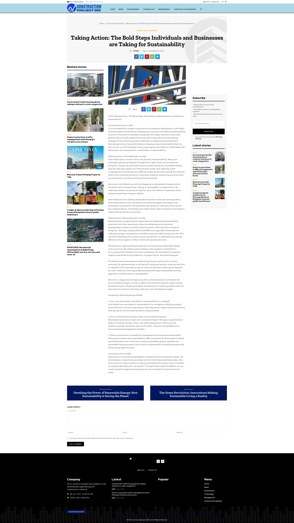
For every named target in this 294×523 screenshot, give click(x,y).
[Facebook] (222, 1)
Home (102, 23)
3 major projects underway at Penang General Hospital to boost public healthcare (85, 212)
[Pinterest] (147, 56)
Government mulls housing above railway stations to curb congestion (84, 103)
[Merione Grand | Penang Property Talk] (85, 157)
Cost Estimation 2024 (76, 512)
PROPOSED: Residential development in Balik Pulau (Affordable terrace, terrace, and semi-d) (83, 251)
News (69, 99)
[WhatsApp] (152, 56)
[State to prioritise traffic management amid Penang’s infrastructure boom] (85, 120)
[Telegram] (157, 56)
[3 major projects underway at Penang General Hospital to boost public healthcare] (85, 193)
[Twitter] (141, 56)
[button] (201, 9)
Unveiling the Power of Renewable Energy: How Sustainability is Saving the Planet (105, 394)
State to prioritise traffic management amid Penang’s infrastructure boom (81, 139)
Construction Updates (115, 23)
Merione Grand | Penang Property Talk (83, 175)
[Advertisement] (208, 80)
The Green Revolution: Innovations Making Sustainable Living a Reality (188, 394)
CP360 (136, 51)
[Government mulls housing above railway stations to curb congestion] (85, 85)
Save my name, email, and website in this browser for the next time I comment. (101, 438)
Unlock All (209, 131)
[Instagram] (225, 1)
